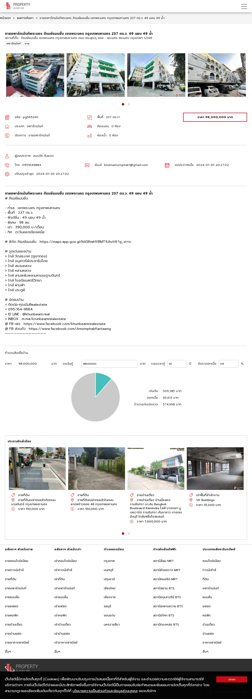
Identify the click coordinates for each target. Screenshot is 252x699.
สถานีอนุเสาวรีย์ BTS (167, 597)
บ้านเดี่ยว (209, 624)
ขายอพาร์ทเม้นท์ (15, 588)
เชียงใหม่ (109, 588)
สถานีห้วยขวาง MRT (166, 570)
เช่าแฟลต (60, 606)
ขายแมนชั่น (12, 597)
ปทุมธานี (109, 579)
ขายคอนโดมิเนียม (16, 561)
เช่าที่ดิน (59, 579)
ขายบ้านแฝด (13, 633)
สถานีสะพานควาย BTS (168, 606)
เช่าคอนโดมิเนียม (65, 561)
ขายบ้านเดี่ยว (13, 624)
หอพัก (207, 615)
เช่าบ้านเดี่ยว (62, 624)
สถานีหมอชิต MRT (165, 579)
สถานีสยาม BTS (163, 588)
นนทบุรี (108, 570)
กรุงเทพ (109, 561)
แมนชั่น (207, 597)
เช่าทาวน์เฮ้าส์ (63, 570)
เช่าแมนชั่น (61, 597)
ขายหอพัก (11, 615)
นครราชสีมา (112, 624)
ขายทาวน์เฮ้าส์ (14, 570)
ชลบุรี (107, 606)
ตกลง (231, 679)
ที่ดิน (206, 579)
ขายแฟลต (11, 606)
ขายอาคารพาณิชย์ (17, 642)
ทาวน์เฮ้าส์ (209, 570)
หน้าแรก (5, 18)
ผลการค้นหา (25, 18)
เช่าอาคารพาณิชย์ (66, 642)
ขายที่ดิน (10, 579)
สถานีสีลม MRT (163, 561)
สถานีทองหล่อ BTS (166, 624)
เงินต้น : (154, 391)
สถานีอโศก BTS (163, 615)
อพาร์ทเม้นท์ (13, 43)
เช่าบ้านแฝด (62, 633)
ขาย (27, 43)
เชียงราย (110, 597)
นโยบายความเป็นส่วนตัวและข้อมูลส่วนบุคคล (105, 691)
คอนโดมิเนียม (212, 561)
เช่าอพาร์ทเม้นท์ (64, 588)
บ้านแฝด (208, 633)
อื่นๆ (8, 651)
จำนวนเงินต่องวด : (146, 404)
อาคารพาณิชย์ (212, 642)
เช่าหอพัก (60, 615)
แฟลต (207, 606)
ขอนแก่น (109, 615)
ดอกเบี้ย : (153, 398)
